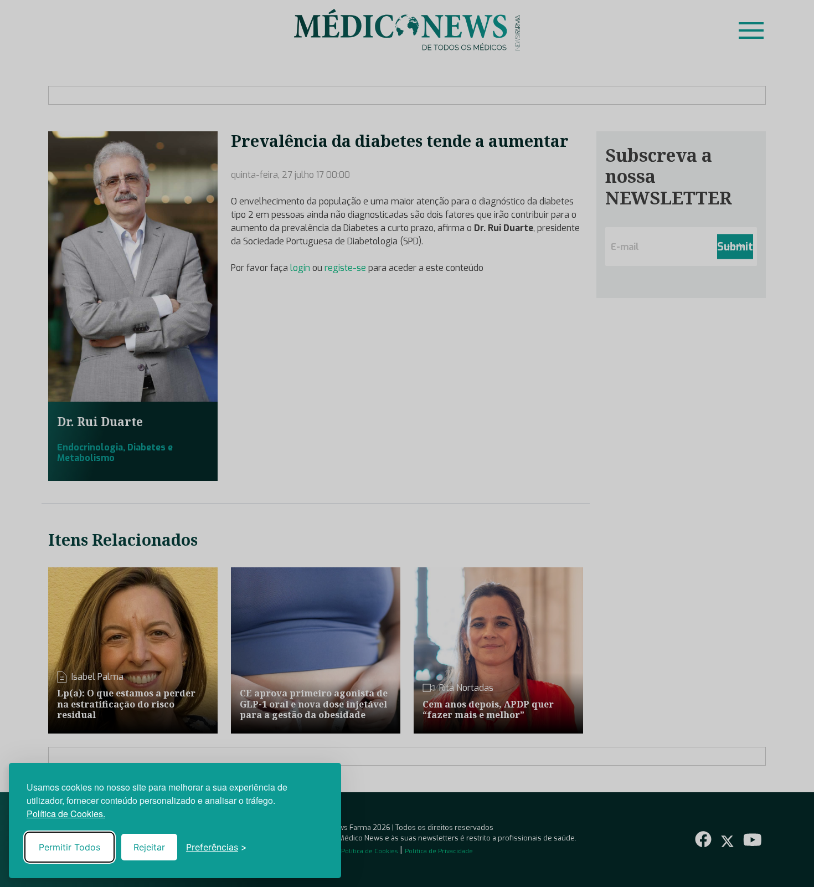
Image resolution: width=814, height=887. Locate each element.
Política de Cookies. (66, 813)
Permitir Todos (69, 847)
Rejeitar (149, 847)
